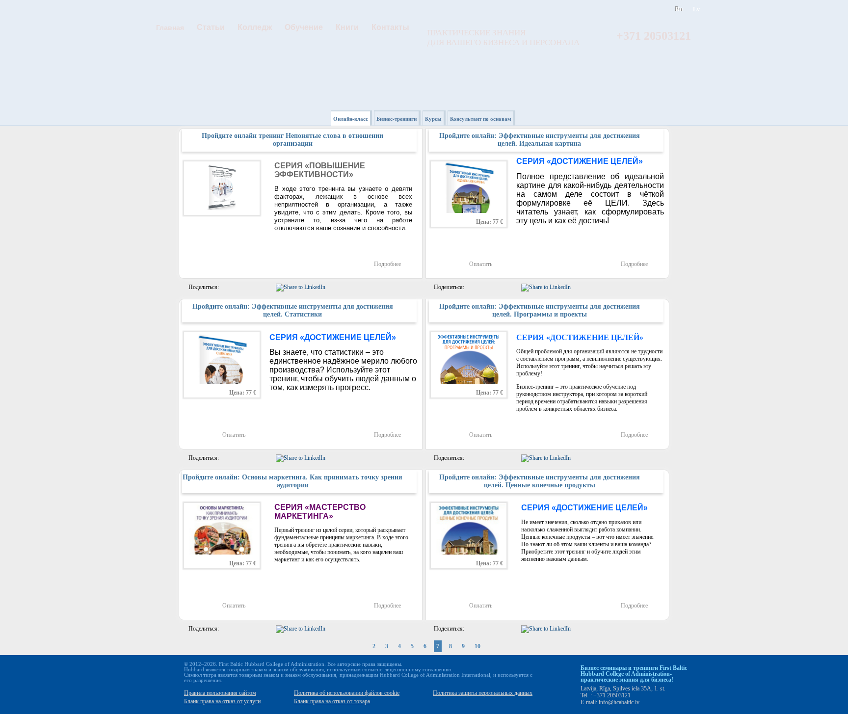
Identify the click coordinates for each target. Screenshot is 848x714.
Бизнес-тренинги (396, 119)
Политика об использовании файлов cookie (346, 692)
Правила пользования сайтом (220, 692)
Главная (170, 27)
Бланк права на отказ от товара (332, 701)
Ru (679, 9)
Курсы (433, 119)
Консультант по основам (480, 119)
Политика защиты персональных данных (482, 692)
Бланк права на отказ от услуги (222, 701)
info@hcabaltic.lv (619, 702)
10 (477, 646)
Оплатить (480, 264)
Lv (696, 9)
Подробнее (387, 264)
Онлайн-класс (350, 119)
